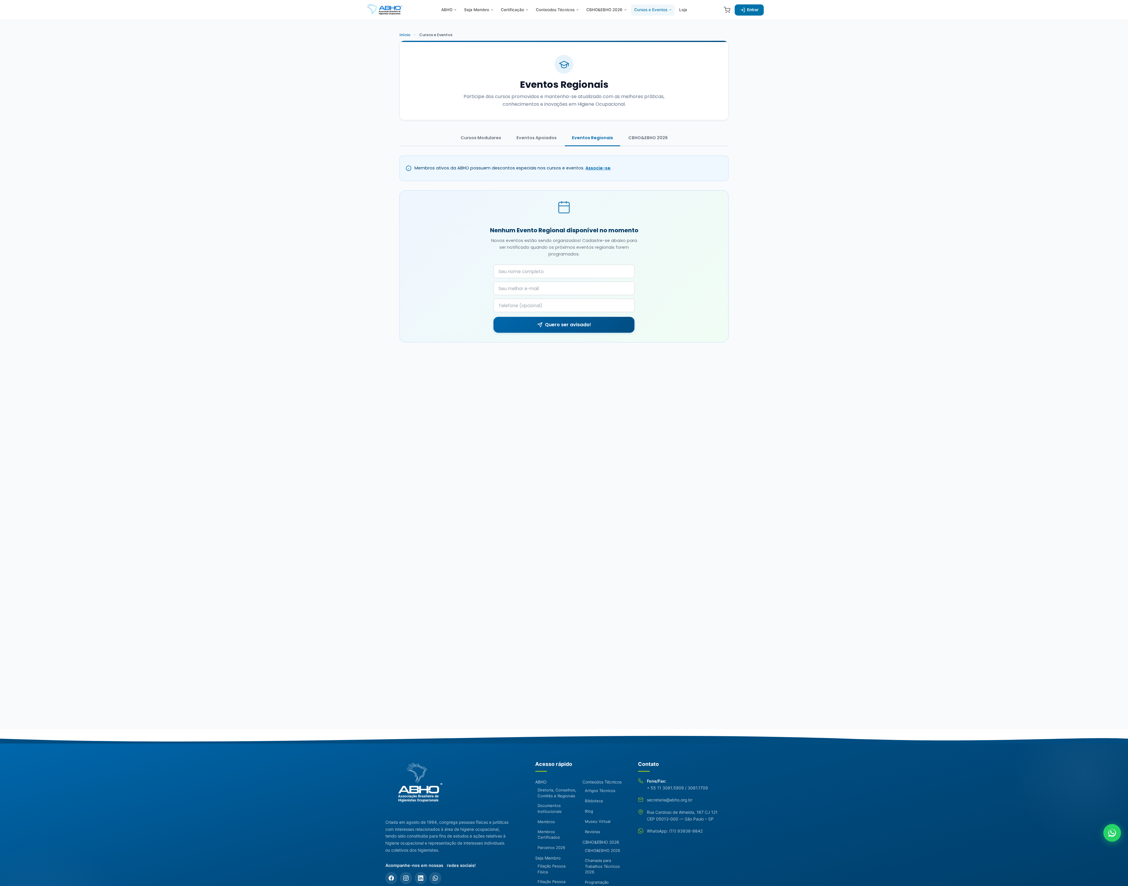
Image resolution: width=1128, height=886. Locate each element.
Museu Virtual (597, 821)
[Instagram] (406, 878)
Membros (546, 821)
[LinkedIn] (421, 878)
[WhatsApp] (435, 878)
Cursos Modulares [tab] (481, 138)
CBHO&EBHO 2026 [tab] (648, 138)
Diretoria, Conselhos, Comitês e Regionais (557, 793)
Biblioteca (594, 800)
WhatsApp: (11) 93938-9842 (675, 830)
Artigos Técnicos (600, 790)
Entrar (752, 9)
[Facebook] (391, 878)
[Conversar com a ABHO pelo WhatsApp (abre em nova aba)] (1112, 833)
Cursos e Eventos (650, 9)
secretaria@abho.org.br (669, 799)
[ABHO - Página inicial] (417, 786)
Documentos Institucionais (550, 808)
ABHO (446, 9)
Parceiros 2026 (551, 847)
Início (405, 35)
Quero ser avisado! (568, 324)
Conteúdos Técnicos (555, 9)
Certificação (512, 9)
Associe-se (597, 168)
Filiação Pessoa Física (551, 869)
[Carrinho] (727, 10)
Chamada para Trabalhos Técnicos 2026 (602, 866)
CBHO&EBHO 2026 (604, 9)
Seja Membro (476, 9)
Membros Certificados (549, 834)
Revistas (592, 831)
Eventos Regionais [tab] (592, 138)
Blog (589, 811)
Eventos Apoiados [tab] (536, 138)
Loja (683, 9)
